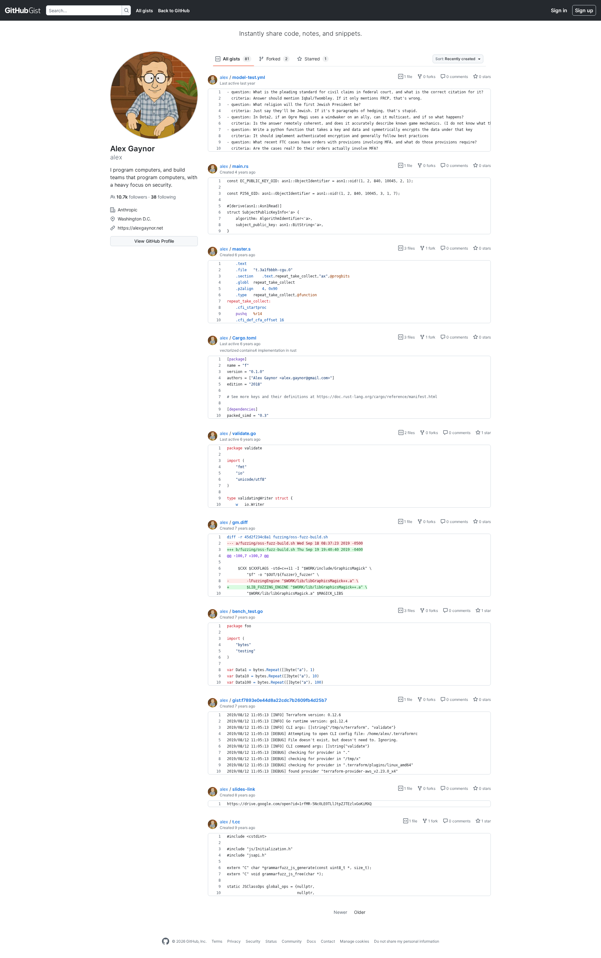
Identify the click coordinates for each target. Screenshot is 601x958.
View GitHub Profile (154, 241)
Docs (311, 941)
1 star (485, 432)
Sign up (584, 10)
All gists (144, 10)
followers (132, 196)
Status (271, 941)
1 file (407, 76)
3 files (409, 248)
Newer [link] (340, 912)
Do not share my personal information (406, 941)
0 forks (428, 76)
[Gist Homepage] (23, 10)
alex (224, 77)
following (163, 196)
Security (253, 941)
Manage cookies (354, 941)
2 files (409, 432)
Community (292, 941)
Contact (328, 941)
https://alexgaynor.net (140, 227)
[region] (349, 120)
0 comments (456, 76)
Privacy (234, 941)
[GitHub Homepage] (165, 941)
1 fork (430, 248)
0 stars (484, 76)
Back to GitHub (174, 10)
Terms (217, 941)
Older (359, 912)
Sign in (559, 10)
